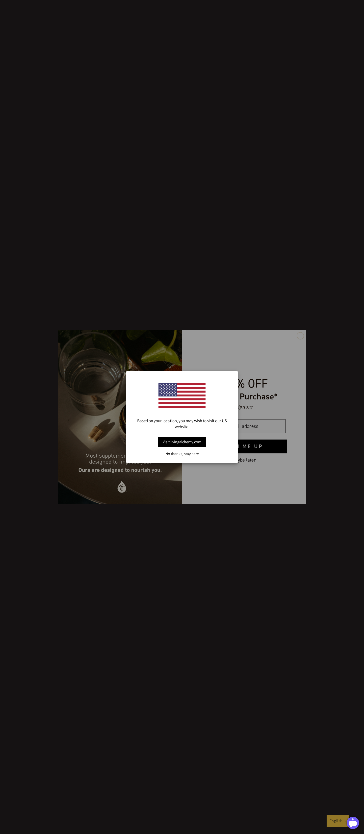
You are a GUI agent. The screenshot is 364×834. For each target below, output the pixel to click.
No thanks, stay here (182, 454)
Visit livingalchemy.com (182, 441)
